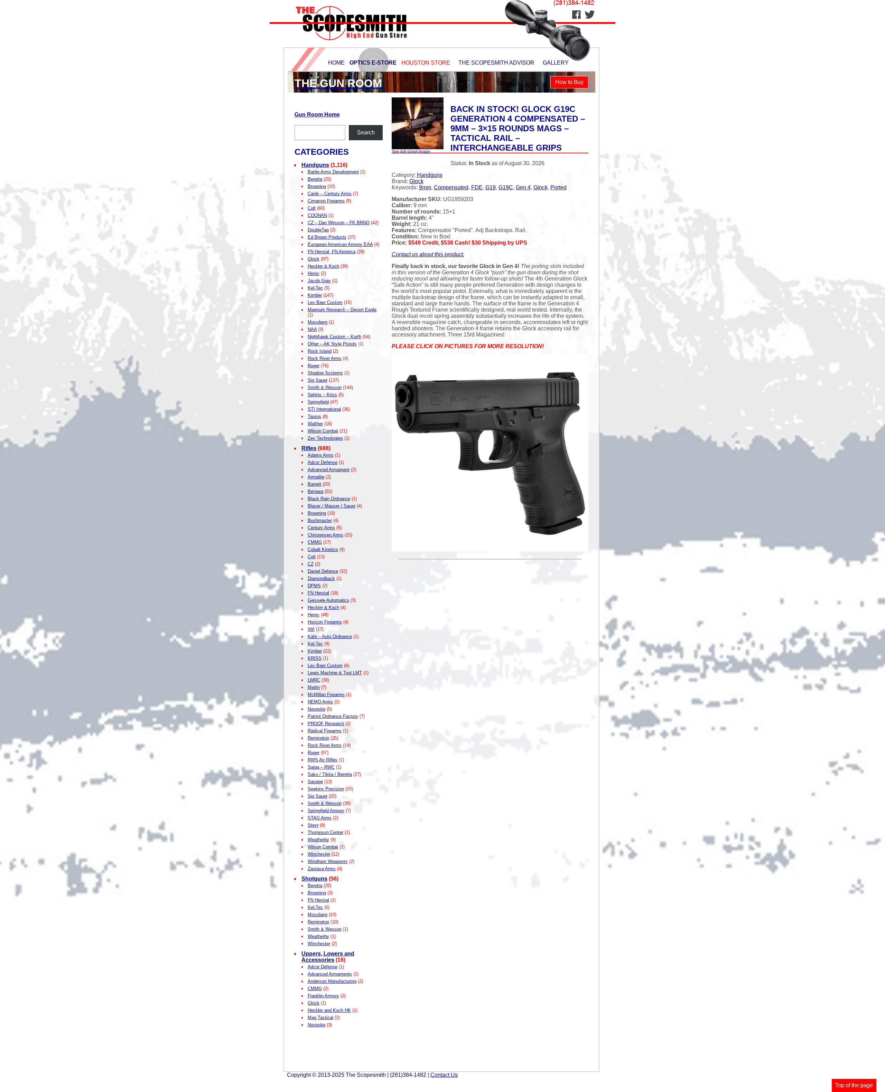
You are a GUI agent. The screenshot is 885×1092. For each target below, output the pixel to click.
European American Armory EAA (340, 244)
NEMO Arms (320, 701)
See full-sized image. (411, 151)
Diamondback (321, 578)
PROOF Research (326, 723)
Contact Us (444, 1075)
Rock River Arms (325, 358)
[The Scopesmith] (341, 45)
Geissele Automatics (328, 600)
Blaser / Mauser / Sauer (331, 506)
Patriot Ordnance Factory (333, 716)
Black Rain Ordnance (329, 498)
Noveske (316, 709)
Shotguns (314, 879)
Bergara (315, 491)
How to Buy (569, 82)
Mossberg (317, 322)
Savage (315, 781)
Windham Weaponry (328, 861)
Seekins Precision (326, 788)
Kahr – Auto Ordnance (330, 636)
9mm (425, 187)
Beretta (315, 179)
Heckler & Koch (323, 266)
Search (366, 132)
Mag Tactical (320, 1017)
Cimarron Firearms (326, 200)
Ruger (313, 365)
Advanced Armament (329, 469)
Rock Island (320, 351)
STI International (324, 409)
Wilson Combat (323, 431)
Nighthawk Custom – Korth (334, 336)
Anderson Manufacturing (332, 981)
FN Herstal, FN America (331, 251)
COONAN (317, 215)
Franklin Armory (323, 995)
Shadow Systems (325, 373)
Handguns (315, 165)
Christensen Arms (325, 535)
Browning (317, 186)
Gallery (556, 63)
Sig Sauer (317, 380)
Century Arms (321, 527)
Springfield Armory (326, 810)
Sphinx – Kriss (322, 394)
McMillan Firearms (326, 694)
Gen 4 (523, 187)
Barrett (314, 484)
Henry (313, 273)
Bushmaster (320, 520)
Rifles (308, 448)
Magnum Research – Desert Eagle (342, 309)
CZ (311, 564)
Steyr (313, 825)
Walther (315, 423)
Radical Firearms (325, 730)
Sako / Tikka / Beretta (330, 774)
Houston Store (425, 63)
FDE (477, 187)
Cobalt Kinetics (323, 549)
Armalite (316, 476)
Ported (558, 187)
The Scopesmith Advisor (496, 63)
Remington (318, 738)
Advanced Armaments (330, 974)
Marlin (314, 687)
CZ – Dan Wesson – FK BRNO (339, 222)
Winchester (319, 854)
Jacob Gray (319, 280)
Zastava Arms (322, 868)
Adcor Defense (322, 462)
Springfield (318, 402)
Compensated (451, 187)
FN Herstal (318, 593)
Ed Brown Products (327, 237)
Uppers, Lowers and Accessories (327, 957)
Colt (312, 208)
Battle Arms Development (333, 171)
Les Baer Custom (325, 302)
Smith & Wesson (325, 387)
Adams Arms (321, 455)
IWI (311, 629)
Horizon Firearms (325, 622)
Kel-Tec (315, 288)
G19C (506, 187)
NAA (312, 329)
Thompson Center (325, 832)
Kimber (315, 295)
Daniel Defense (323, 571)
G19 (490, 187)
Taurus (314, 416)
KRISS (315, 658)
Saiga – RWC (321, 767)
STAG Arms (320, 817)
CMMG (315, 542)
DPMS (314, 585)
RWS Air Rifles (322, 759)
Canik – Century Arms (330, 193)
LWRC (314, 680)
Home (336, 63)
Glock (313, 259)
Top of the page (854, 1085)
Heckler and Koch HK (329, 1010)
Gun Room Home (317, 114)
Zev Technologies (325, 438)
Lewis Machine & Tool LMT (335, 672)
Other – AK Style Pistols (332, 343)
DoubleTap (318, 229)
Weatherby (318, 839)
